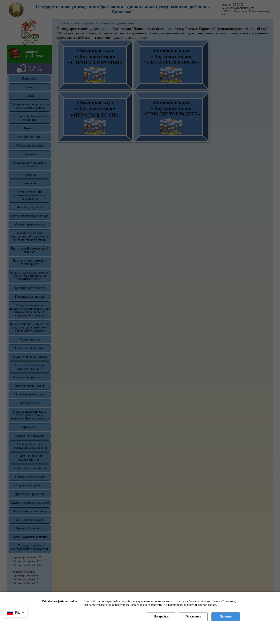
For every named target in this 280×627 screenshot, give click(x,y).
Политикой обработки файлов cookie (192, 604)
